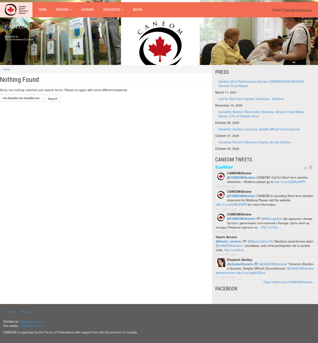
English (277, 10)
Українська (304, 10)
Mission (62, 10)
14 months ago (226, 186)
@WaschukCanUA (260, 241)
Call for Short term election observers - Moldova (251, 99)
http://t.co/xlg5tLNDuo (250, 272)
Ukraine (87, 10)
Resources (112, 10)
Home (42, 10)
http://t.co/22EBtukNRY (289, 182)
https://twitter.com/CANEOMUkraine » (289, 282)
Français (289, 10)
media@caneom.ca (32, 326)
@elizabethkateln (239, 264)
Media (137, 10)
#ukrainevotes (225, 272)
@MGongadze (271, 218)
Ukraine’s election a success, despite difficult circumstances (259, 129)
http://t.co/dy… (271, 227)
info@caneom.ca (31, 321)
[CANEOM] (16, 9)
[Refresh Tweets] (305, 167)
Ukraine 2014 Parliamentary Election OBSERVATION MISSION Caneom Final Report (261, 83)
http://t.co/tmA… (235, 250)
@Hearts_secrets (228, 241)
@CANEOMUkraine (241, 177)
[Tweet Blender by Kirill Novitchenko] (310, 167)
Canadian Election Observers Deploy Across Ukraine (254, 142)
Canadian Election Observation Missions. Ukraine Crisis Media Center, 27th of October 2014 (261, 114)
